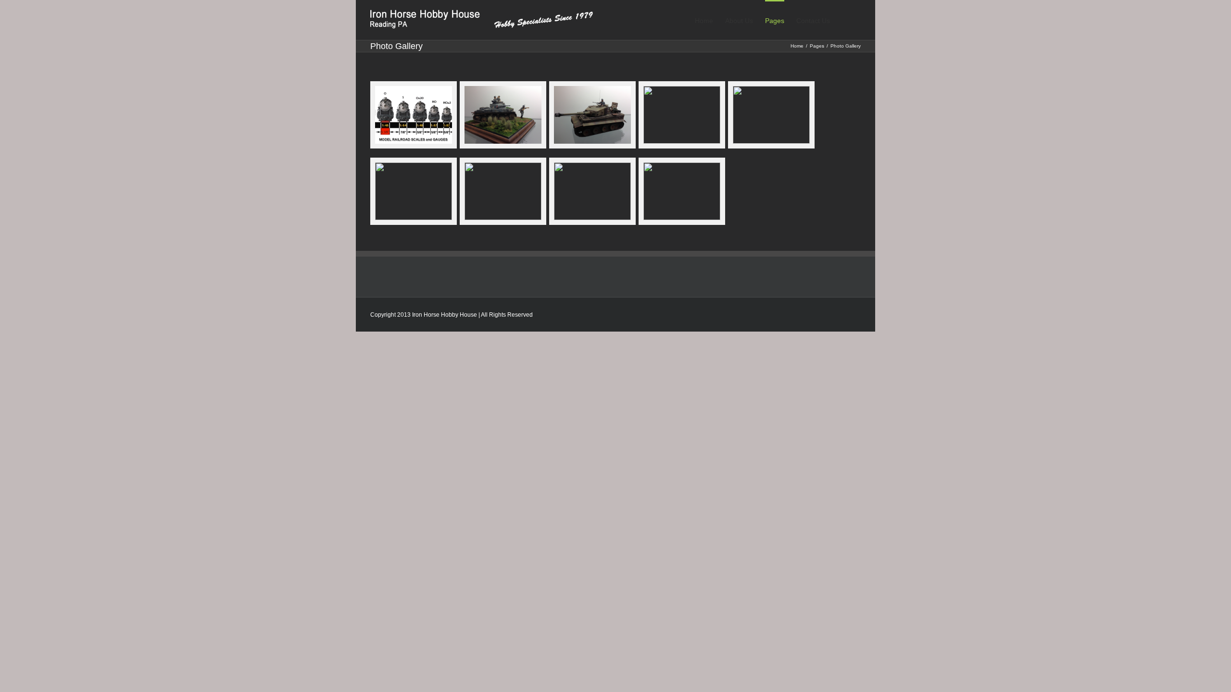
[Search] (845, 20)
